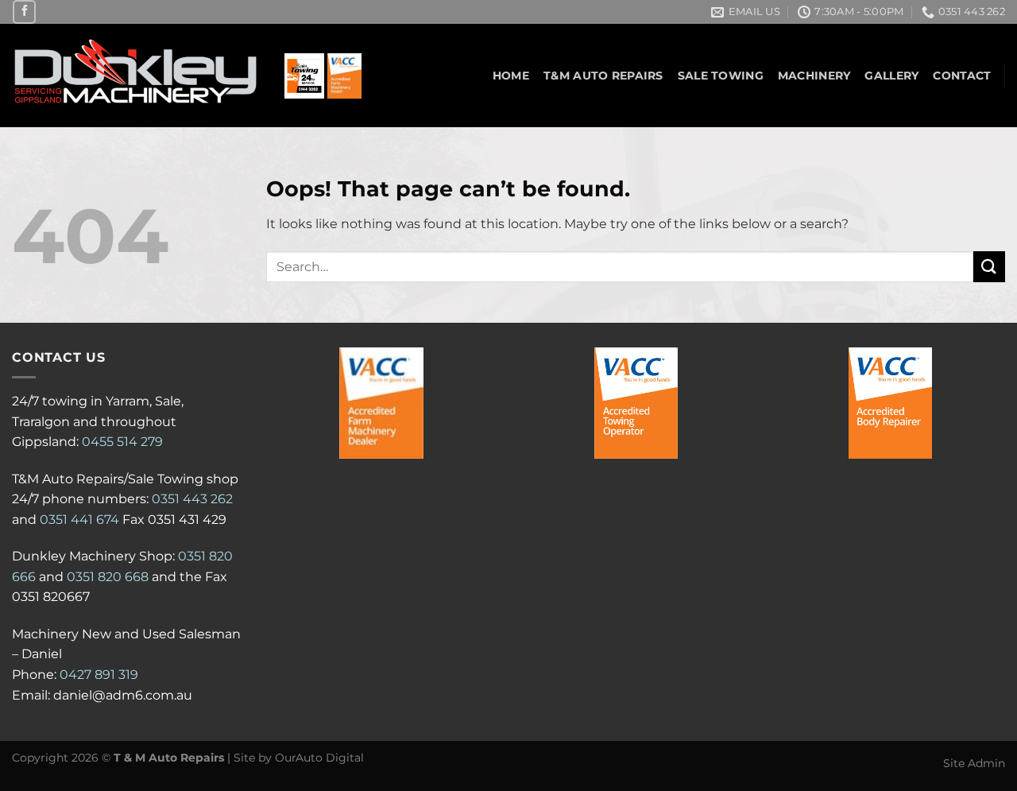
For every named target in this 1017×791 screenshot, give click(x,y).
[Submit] (989, 266)
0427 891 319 (99, 674)
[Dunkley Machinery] (136, 76)
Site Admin (974, 763)
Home (511, 75)
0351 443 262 (192, 498)
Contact (962, 75)
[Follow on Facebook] (24, 11)
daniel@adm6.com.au (122, 695)
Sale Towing (721, 75)
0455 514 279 (122, 441)
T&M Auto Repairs (603, 75)
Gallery (891, 75)
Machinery (814, 75)
